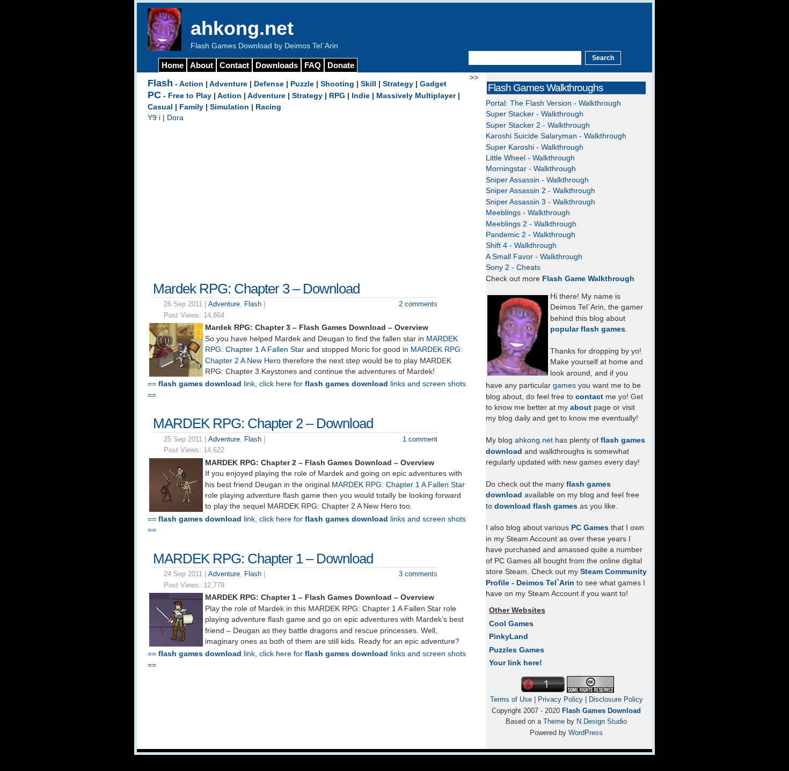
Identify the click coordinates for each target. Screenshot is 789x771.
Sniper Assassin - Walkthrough (537, 180)
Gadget (433, 84)
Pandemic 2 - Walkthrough (530, 235)
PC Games (590, 528)
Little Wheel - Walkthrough (530, 158)
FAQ (312, 65)
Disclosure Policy (616, 699)
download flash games (536, 506)
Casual (160, 107)
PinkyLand (508, 637)
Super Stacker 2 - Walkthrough (538, 125)
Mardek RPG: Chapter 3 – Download (256, 288)
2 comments (418, 304)
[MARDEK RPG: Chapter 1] (176, 644)
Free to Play (189, 96)
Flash (160, 83)
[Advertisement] (309, 199)
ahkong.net (242, 28)
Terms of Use (511, 699)
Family (191, 107)
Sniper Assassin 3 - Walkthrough (540, 202)
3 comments (418, 574)
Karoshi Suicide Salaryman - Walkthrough (556, 136)
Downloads (276, 65)
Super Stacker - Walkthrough (534, 114)
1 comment (420, 439)
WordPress (585, 733)
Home (173, 65)
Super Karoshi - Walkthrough (534, 147)
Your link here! (515, 663)
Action (191, 84)
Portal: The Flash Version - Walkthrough (553, 103)
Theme (554, 721)
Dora (175, 118)
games (564, 385)
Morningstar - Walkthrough (531, 169)
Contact (234, 65)
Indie (361, 96)
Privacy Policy (560, 699)
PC (154, 95)
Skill (368, 84)
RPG (337, 96)
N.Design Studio (601, 721)
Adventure (228, 84)
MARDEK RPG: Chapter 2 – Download (263, 423)
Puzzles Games (516, 650)
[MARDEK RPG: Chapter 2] (176, 509)
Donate (340, 65)
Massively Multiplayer (416, 96)
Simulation (229, 107)
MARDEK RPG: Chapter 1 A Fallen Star (398, 485)
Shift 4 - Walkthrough (521, 245)
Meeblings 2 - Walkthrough (531, 224)
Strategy (398, 84)
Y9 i (154, 118)
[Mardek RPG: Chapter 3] (176, 374)
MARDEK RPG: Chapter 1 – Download (263, 558)
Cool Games (511, 624)
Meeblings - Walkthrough (528, 213)
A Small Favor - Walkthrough (534, 257)
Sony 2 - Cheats (513, 267)
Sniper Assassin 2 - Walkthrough (540, 191)
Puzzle (302, 84)
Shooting (337, 84)
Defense (269, 84)
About (201, 65)
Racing (268, 107)
